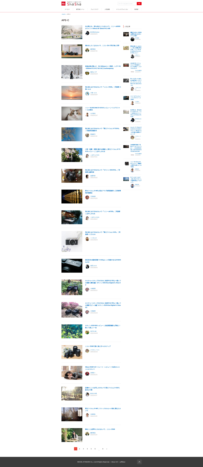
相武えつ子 (93, 72)
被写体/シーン (80, 9)
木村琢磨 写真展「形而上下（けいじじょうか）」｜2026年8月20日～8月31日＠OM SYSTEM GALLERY (136, 148)
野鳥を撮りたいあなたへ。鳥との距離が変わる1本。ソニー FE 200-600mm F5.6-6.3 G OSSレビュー (136, 49)
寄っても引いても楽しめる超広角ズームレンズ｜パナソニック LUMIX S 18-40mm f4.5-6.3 (136, 82)
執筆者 (136, 9)
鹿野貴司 (137, 169)
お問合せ (122, 462)
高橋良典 (137, 184)
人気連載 (107, 9)
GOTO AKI (93, 331)
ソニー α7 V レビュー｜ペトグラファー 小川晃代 (135, 97)
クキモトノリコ (94, 350)
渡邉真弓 (92, 134)
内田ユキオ (93, 265)
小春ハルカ (93, 92)
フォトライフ (94, 9)
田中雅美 (137, 38)
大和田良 (92, 414)
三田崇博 (92, 196)
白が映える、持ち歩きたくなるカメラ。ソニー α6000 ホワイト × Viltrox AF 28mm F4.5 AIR (136, 113)
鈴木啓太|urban (94, 32)
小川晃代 (92, 113)
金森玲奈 (92, 175)
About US (114, 462)
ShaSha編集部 (138, 70)
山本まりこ (137, 55)
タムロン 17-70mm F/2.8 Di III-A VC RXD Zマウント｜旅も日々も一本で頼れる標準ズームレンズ (136, 131)
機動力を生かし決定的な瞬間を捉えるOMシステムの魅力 (136, 34)
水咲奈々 (92, 373)
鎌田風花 (92, 49)
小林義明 (92, 288)
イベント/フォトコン (122, 9)
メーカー (67, 9)
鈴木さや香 (93, 393)
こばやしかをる (94, 155)
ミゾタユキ (93, 238)
